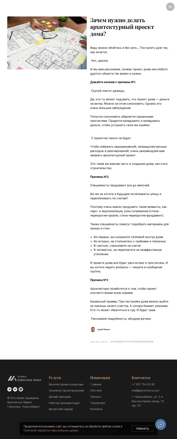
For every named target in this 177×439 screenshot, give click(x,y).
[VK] (15, 389)
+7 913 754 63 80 (143, 384)
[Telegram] (9, 389)
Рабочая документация (64, 403)
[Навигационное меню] (170, 7)
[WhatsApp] (21, 389)
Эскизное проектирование (66, 390)
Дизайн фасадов (60, 396)
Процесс (96, 396)
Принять (142, 428)
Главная (95, 384)
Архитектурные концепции (66, 384)
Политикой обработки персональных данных (51, 430)
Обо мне (96, 390)
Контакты (96, 409)
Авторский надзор (61, 409)
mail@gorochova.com (145, 390)
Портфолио (97, 403)
